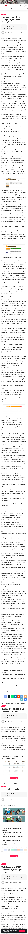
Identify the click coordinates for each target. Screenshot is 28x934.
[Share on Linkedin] (12, 26)
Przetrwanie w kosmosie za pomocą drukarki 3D (14, 685)
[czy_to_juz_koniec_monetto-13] (14, 183)
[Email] (7, 28)
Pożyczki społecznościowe (12, 691)
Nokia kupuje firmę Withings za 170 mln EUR (13, 678)
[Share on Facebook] (5, 26)
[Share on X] (7, 26)
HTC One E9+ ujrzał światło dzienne (11, 840)
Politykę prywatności (8, 931)
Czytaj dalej (14, 778)
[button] (22, 931)
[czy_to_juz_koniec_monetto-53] (14, 249)
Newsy (3, 14)
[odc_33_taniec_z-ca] (14, 815)
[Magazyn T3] (5, 5)
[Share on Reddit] (14, 26)
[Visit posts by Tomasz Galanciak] (2, 32)
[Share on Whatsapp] (9, 26)
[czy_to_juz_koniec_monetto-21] (14, 409)
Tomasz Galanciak (8, 32)
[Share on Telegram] (5, 28)
